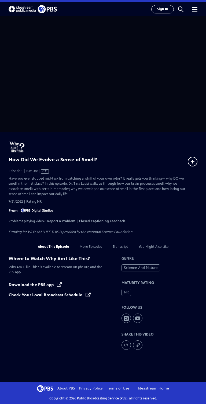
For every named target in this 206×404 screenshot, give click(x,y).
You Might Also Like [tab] (153, 247)
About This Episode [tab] (53, 247)
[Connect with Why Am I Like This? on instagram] (126, 318)
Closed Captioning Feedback (102, 221)
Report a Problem (61, 221)
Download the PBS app (32, 284)
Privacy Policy (91, 388)
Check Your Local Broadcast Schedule (46, 294)
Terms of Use (118, 388)
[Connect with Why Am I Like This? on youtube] (137, 318)
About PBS (66, 388)
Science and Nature (141, 267)
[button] (181, 9)
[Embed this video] (126, 345)
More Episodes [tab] (91, 247)
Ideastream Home (153, 388)
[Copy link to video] (137, 345)
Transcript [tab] (120, 247)
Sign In (162, 9)
